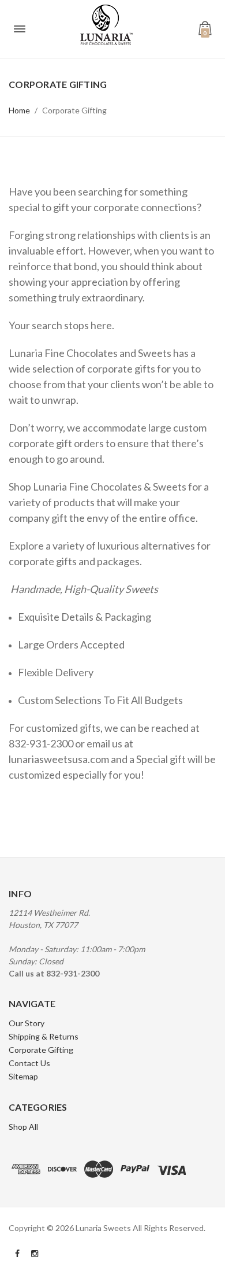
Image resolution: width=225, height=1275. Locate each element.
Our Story (26, 1023)
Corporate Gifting (74, 110)
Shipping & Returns (43, 1036)
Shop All (23, 1127)
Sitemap (23, 1076)
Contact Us (29, 1063)
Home (19, 110)
